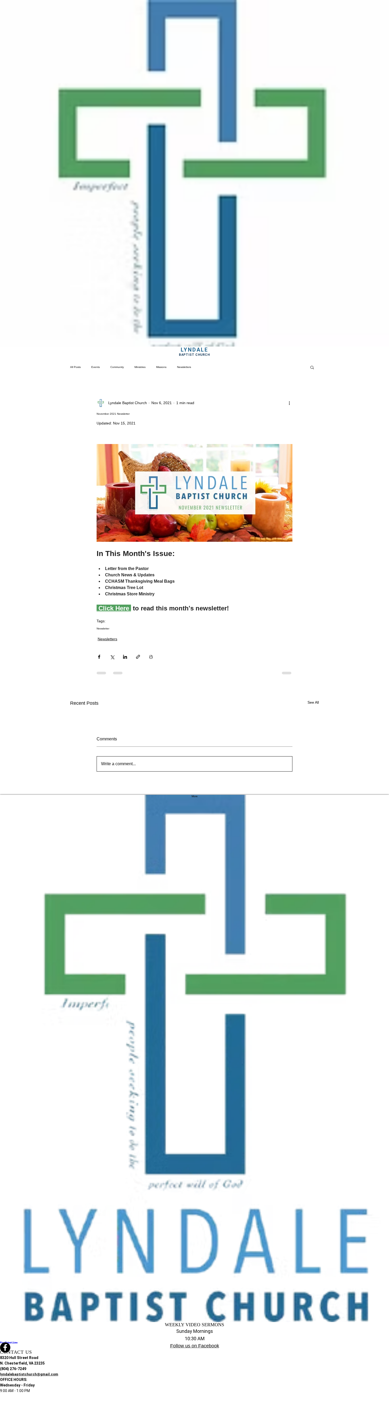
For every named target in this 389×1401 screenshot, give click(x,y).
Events (95, 367)
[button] (312, 367)
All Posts (75, 367)
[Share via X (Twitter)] (112, 656)
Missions (161, 367)
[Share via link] (138, 656)
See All (313, 702)
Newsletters (184, 367)
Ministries (140, 367)
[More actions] (289, 403)
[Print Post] (150, 656)
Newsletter (103, 628)
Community (117, 367)
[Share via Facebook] (99, 656)
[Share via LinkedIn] (125, 656)
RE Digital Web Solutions (210, 1399)
